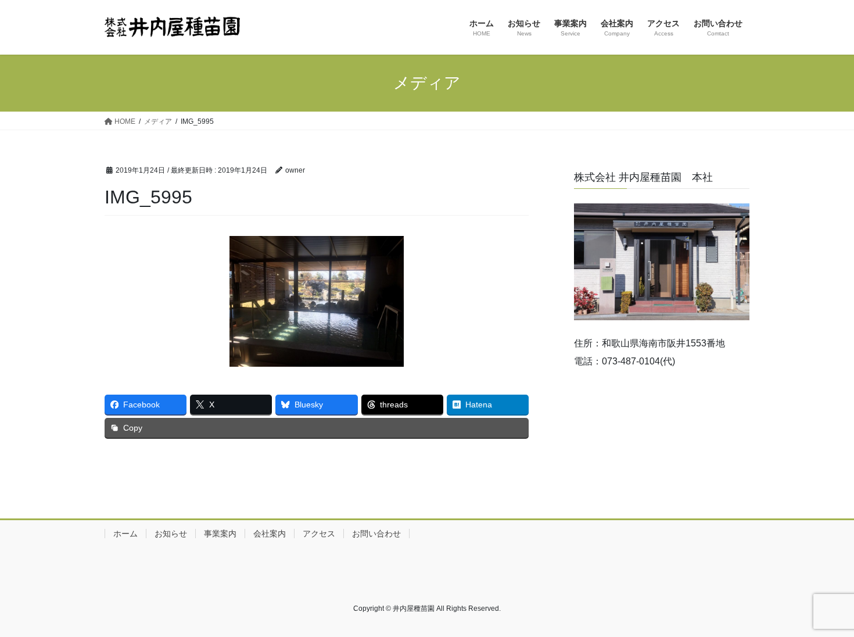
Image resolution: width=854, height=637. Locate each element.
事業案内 (220, 533)
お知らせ (171, 533)
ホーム (125, 533)
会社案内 (269, 533)
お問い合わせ (376, 533)
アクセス (319, 533)
